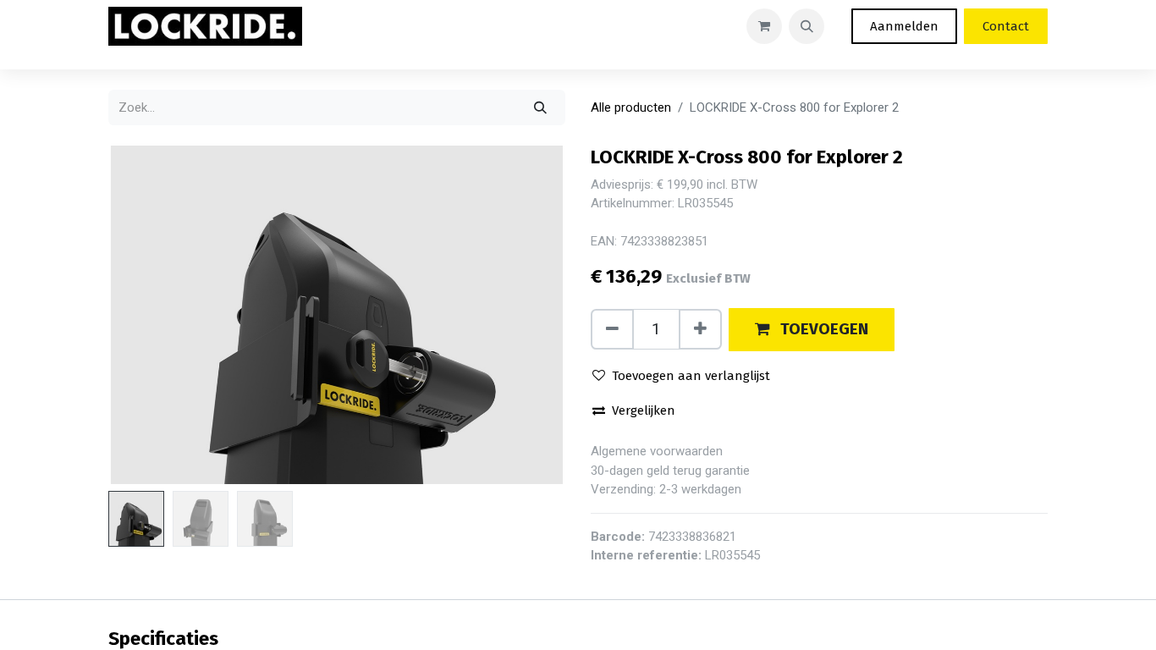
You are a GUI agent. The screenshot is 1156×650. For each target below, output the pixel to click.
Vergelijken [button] (643, 410)
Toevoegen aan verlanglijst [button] (691, 375)
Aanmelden (904, 26)
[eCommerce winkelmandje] (764, 26)
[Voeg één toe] (700, 329)
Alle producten (631, 107)
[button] (806, 26)
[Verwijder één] (612, 329)
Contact (1006, 26)
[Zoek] (540, 107)
